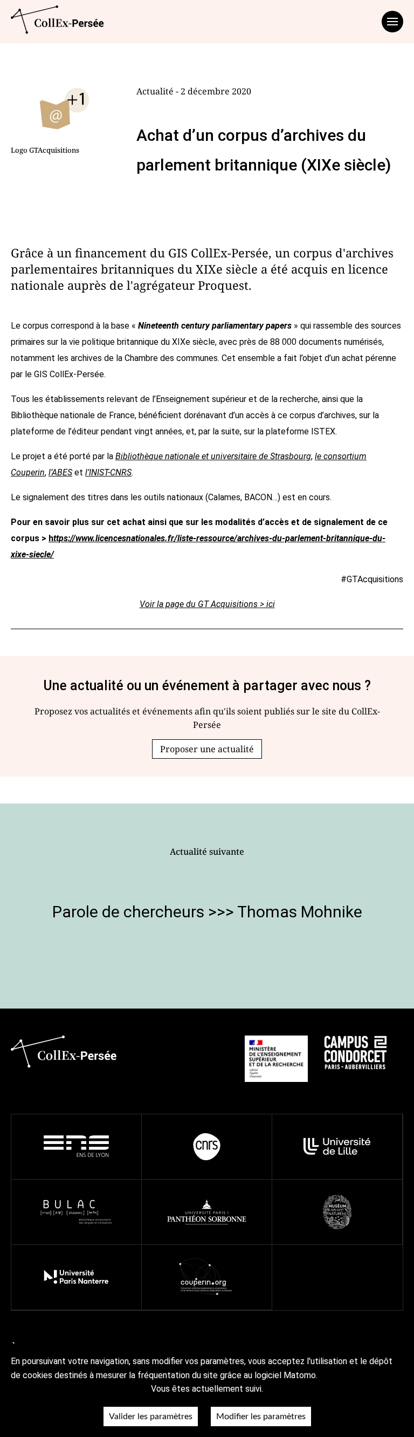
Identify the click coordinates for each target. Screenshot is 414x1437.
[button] (207, 749)
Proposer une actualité (207, 749)
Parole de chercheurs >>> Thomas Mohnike (207, 911)
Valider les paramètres (150, 1416)
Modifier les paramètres (261, 1416)
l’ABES (60, 472)
